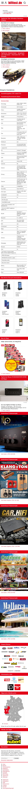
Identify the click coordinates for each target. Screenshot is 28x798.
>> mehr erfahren (5, 373)
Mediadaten (6, 781)
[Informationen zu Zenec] (17, 671)
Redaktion (5, 768)
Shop (4, 764)
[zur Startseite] (15, 3)
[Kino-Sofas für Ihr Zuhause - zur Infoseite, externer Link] (14, 41)
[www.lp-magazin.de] (10, 689)
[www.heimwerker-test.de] (21, 682)
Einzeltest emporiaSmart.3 (18, 331)
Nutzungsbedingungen (8, 788)
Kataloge (5, 772)
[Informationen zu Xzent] (10, 671)
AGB (4, 782)
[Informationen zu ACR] (4, 648)
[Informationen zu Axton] (16, 648)
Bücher (4, 765)
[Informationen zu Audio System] (9, 648)
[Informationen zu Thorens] (18, 667)
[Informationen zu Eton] (23, 652)
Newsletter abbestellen (7, 760)
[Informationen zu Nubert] (14, 664)
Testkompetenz (6, 767)
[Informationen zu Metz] (23, 659)
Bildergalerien (6, 771)
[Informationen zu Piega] (21, 663)
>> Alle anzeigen (5, 30)
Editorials (5, 777)
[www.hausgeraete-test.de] (14, 682)
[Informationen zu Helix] (21, 656)
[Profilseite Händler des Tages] (14, 738)
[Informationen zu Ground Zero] (14, 656)
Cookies (5, 785)
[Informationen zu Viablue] (24, 667)
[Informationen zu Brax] (23, 648)
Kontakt (5, 786)
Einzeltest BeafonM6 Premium (5, 313)
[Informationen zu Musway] (7, 663)
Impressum (5, 779)
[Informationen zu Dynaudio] (4, 652)
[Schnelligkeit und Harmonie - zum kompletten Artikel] (14, 78)
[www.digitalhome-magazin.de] (7, 682)
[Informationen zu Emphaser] (11, 652)
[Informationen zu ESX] (17, 652)
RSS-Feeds (5, 774)
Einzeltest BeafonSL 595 (4, 294)
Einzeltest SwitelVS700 (18, 294)
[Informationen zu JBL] (10, 659)
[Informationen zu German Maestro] (7, 656)
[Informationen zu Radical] (4, 667)
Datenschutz (6, 784)
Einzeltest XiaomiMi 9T (4, 331)
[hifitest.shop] (17, 689)
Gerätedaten (6, 770)
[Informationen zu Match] (16, 659)
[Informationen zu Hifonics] (5, 659)
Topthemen (5, 775)
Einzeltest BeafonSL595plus (18, 313)
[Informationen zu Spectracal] (11, 667)
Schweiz (6, 723)
